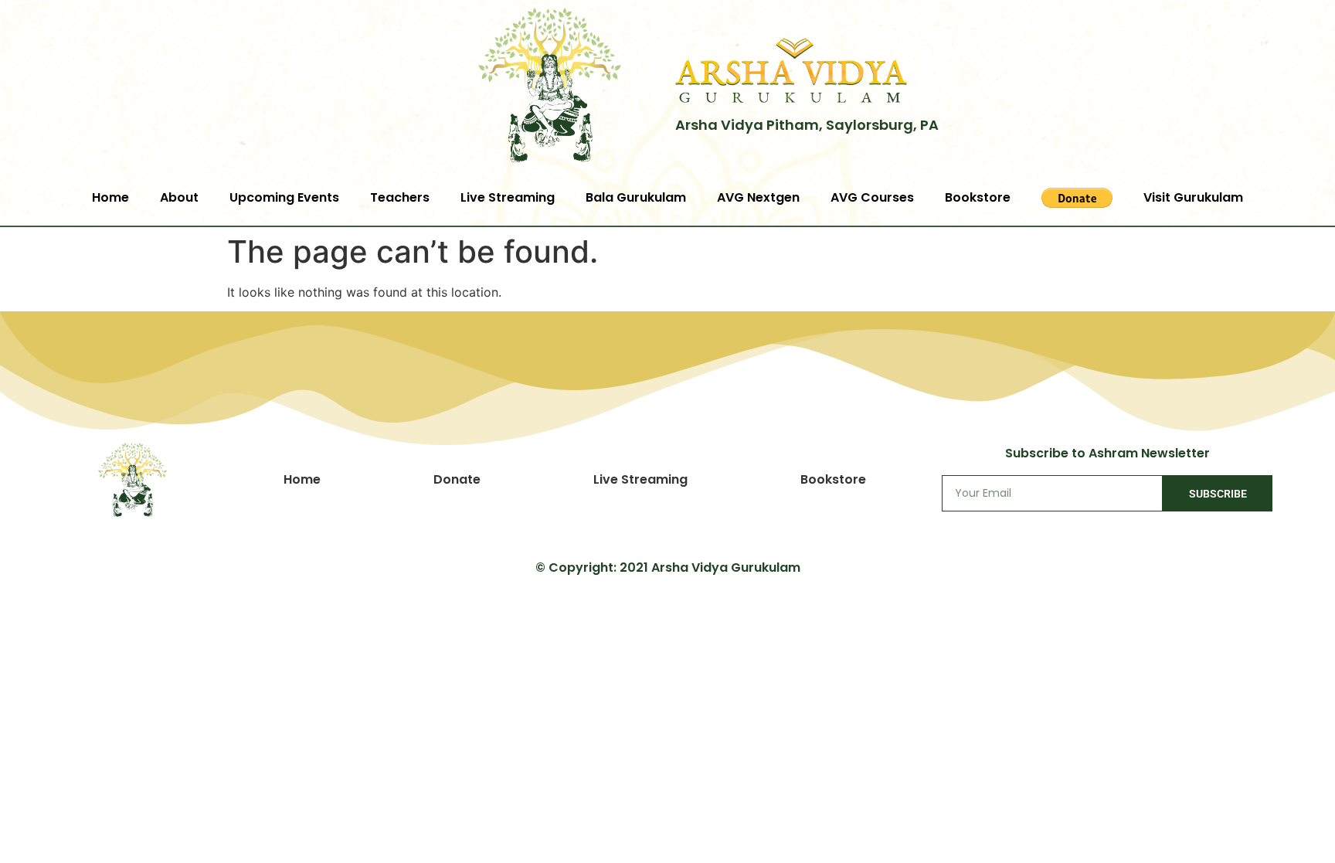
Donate (457, 479)
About (179, 197)
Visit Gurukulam (1193, 197)
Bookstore (978, 197)
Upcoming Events (284, 197)
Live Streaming (507, 197)
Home (110, 197)
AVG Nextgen (758, 197)
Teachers (400, 197)
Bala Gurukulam (636, 197)
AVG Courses (872, 197)
